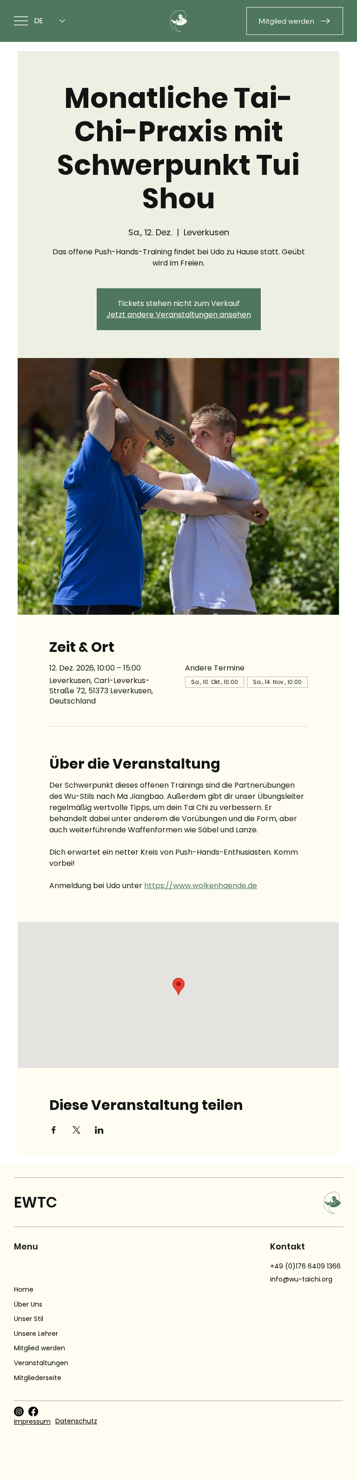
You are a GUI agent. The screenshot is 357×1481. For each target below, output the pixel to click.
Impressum (32, 1421)
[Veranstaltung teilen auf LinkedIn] (99, 1130)
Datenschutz (76, 1421)
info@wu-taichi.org (301, 1279)
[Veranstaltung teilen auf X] (76, 1130)
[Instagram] (19, 1411)
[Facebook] (33, 1411)
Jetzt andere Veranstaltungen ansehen (178, 314)
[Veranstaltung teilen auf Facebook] (53, 1130)
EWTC (35, 1202)
